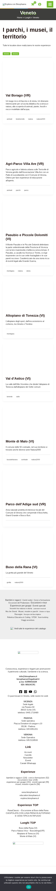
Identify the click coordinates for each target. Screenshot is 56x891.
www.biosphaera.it (30, 792)
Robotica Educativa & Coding (18, 617)
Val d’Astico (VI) (18, 378)
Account (28, 752)
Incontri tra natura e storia (21, 608)
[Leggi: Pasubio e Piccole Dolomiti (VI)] (28, 213)
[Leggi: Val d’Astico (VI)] (28, 357)
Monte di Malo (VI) (20, 441)
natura (30, 119)
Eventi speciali (39, 605)
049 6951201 (32, 729)
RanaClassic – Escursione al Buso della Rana (28, 810)
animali (10, 119)
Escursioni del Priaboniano (19, 603)
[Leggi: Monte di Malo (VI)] (28, 420)
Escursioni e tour (39, 603)
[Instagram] (25, 691)
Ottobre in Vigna (44, 611)
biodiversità (20, 119)
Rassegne (18, 614)
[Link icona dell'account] (39, 4)
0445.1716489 (32, 713)
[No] (52, 882)
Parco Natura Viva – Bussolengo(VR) (28, 831)
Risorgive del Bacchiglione (32, 614)
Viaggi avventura (27, 620)
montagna (11, 271)
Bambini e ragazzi (13, 600)
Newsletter (28, 758)
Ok (28, 887)
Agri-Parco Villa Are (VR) (25, 164)
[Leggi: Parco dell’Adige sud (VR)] (28, 482)
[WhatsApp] (35, 691)
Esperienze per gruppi (20, 605)
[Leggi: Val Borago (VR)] (28, 74)
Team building (43, 617)
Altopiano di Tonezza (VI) (25, 315)
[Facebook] (20, 691)
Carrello (28, 755)
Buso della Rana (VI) (21, 567)
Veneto (6, 54)
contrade (24, 459)
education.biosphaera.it (30, 795)
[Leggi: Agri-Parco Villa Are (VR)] (28, 142)
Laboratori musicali (39, 608)
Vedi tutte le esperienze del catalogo (30, 628)
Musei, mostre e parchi (28, 611)
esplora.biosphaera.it (30, 798)
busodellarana (12, 459)
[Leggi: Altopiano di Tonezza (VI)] (28, 294)
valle (18, 396)
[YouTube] (30, 691)
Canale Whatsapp (28, 763)
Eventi (28, 760)
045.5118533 (32, 740)
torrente (10, 396)
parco (26, 190)
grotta (9, 582)
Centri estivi (27, 600)
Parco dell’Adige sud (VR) (26, 504)
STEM (34, 617)
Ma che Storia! (11, 611)
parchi (18, 190)
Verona (15, 54)
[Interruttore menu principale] (50, 4)
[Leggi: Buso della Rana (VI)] (28, 545)
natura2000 (41, 119)
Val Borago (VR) (18, 95)
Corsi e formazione (42, 600)
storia (28, 271)
